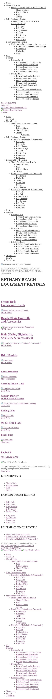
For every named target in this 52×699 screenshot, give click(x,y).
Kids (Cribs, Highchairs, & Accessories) (27, 139)
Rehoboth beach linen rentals (27, 94)
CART (7, 548)
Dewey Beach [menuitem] (16, 664)
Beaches (9, 212)
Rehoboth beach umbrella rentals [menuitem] (29, 680)
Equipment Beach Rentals (16, 160)
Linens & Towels (13, 5)
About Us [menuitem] (10, 557)
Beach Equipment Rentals (16, 42)
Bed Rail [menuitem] (19, 586)
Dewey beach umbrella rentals (28, 76)
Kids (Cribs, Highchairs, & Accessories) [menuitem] (27, 575)
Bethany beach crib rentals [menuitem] (26, 659)
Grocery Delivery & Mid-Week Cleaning (12, 397)
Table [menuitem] (18, 616)
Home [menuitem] (8, 554)
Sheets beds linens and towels (18, 534)
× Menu (4, 112)
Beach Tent (20, 183)
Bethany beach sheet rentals (27, 71)
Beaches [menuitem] (9, 648)
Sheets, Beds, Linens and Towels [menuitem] (24, 561)
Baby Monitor (21, 30)
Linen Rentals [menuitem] (11, 559)
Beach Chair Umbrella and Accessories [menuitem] (26, 609)
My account (11, 256)
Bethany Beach (17, 60)
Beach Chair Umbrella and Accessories (26, 173)
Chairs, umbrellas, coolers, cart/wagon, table (28, 44)
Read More (5, 471)
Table (18, 180)
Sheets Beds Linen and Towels (23, 162)
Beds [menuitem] (18, 563)
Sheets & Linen (22, 10)
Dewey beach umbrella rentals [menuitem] (28, 666)
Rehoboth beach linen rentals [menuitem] (27, 684)
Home (8, 3)
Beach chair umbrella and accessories (21, 537)
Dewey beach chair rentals (26, 81)
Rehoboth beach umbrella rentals (29, 90)
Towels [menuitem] (19, 570)
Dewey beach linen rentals (26, 78)
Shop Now (5, 442)
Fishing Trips (8, 410)
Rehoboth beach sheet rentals (27, 99)
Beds (18, 14)
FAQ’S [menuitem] (9, 693)
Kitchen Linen (22, 12)
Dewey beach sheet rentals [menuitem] (26, 675)
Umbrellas (20, 51)
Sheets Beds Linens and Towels (13, 303)
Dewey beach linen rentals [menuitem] (26, 671)
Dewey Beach (16, 74)
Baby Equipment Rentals (16, 19)
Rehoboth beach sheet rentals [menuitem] (27, 689)
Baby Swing (11, 509)
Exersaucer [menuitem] (20, 591)
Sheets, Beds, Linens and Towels (24, 123)
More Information (8, 379)
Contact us (10, 260)
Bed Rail (19, 33)
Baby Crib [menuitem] (20, 577)
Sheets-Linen (11, 483)
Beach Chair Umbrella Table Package (31, 46)
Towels (19, 17)
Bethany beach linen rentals (27, 67)
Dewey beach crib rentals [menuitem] (26, 673)
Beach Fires (7, 434)
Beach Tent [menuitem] (20, 618)
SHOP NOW (6, 313)
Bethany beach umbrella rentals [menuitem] (28, 652)
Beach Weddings (9, 371)
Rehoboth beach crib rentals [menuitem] (27, 687)
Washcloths (25, 135)
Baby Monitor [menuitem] (21, 582)
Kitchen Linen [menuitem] (22, 605)
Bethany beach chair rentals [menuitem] (27, 655)
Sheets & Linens (22, 130)
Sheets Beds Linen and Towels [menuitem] (23, 598)
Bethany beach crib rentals (26, 69)
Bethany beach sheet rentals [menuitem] (27, 662)
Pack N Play (21, 39)
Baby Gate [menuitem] (20, 579)
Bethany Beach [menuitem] (17, 650)
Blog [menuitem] (8, 646)
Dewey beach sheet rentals (26, 85)
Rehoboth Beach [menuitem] (17, 677)
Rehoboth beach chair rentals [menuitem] (27, 682)
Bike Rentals (9, 355)
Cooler (19, 53)
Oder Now (5, 406)
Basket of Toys (22, 148)
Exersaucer (20, 155)
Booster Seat (21, 35)
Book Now (5, 391)
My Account (6, 105)
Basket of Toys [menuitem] (22, 584)
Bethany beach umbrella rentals (28, 62)
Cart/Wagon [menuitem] (21, 623)
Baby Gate (20, 28)
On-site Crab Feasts (11, 422)
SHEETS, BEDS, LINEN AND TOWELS (28, 8)
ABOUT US (19, 546)
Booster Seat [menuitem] (21, 589)
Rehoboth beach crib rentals (27, 96)
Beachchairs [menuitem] (21, 611)
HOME (10, 546)
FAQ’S (9, 258)
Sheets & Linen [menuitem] (22, 600)
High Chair (20, 37)
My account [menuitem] (11, 691)
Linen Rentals (11, 121)
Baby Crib (20, 26)
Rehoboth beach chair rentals (27, 92)
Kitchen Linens (22, 128)
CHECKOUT (15, 548)
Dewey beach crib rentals (26, 83)
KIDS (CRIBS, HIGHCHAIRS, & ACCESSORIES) (25, 22)
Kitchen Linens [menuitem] (22, 566)
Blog (8, 55)
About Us (10, 119)
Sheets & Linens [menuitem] (22, 568)
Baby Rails (10, 515)
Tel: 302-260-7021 (8, 103)
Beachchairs (21, 49)
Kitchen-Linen (12, 485)
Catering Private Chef (12, 383)
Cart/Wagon (21, 187)
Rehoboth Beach (17, 87)
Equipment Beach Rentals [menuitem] (16, 595)
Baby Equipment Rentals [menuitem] (16, 573)
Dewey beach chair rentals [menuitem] (26, 668)
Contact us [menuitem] (10, 696)
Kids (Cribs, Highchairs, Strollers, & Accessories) (17, 336)
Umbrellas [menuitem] (20, 614)
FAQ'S (4, 546)
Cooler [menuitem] (19, 620)
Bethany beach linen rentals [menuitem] (27, 657)
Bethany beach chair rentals (27, 65)
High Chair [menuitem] (20, 593)
